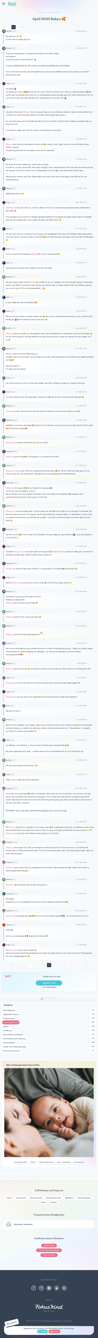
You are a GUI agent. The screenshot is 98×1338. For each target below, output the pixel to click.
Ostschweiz (21, 1198)
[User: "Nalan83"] (4, 788)
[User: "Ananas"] (4, 925)
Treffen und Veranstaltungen (15, 1047)
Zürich (9, 1198)
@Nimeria (10, 669)
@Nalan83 (10, 833)
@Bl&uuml (10, 617)
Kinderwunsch (9, 1018)
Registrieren (54, 1331)
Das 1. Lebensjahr (63, 1162)
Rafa (8, 229)
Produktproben (49, 1255)
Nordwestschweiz (53, 1198)
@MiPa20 (10, 457)
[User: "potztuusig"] (4, 893)
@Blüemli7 (12, 208)
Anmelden (42, 1331)
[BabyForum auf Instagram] (49, 1288)
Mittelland (69, 1198)
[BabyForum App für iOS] (56, 1288)
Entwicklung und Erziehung (14, 1038)
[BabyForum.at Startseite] (12, 4)
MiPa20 (9, 277)
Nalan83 (9, 788)
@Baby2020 (11, 443)
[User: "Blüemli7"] (4, 31)
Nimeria (9, 643)
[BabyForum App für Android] (64, 1288)
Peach (8, 83)
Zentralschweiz (36, 1198)
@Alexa (9, 144)
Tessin (43, 1202)
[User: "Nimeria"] (4, 643)
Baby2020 (10, 420)
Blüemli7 (9, 31)
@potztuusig (11, 916)
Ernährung (8, 1030)
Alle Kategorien (9, 1010)
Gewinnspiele (49, 1245)
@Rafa (34, 254)
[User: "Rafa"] (4, 228)
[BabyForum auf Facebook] (33, 1288)
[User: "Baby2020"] (4, 420)
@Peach (26, 112)
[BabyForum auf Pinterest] (41, 1288)
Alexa (8, 107)
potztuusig (10, 894)
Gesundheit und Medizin (13, 1034)
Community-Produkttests (49, 1250)
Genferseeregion (84, 1198)
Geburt (6, 1026)
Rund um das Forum (12, 1051)
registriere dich (49, 983)
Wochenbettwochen (46, 1162)
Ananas (9, 925)
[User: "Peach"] (4, 83)
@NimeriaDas (11, 683)
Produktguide (79, 1162)
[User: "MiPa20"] (4, 277)
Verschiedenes (9, 1043)
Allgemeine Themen (11, 1014)
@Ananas (13, 950)
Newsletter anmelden (23, 1224)
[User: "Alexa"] (4, 107)
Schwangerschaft (11, 1022)
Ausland (53, 1202)
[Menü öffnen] (3, 4)
